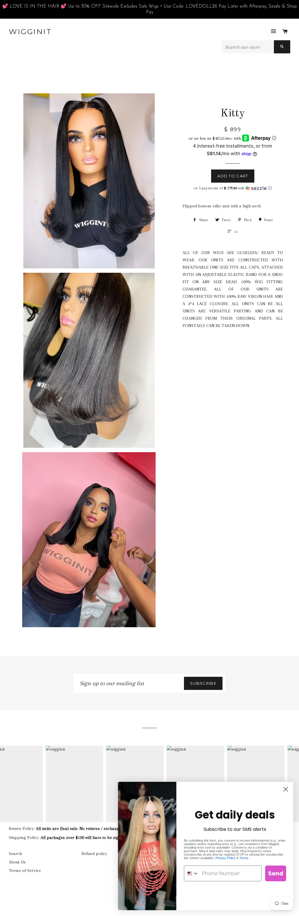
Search (15, 853)
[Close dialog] (286, 789)
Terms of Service (25, 870)
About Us (17, 862)
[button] (232, 188)
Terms (243, 858)
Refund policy (94, 853)
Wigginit (30, 31)
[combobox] (191, 873)
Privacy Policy (225, 858)
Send (275, 873)
